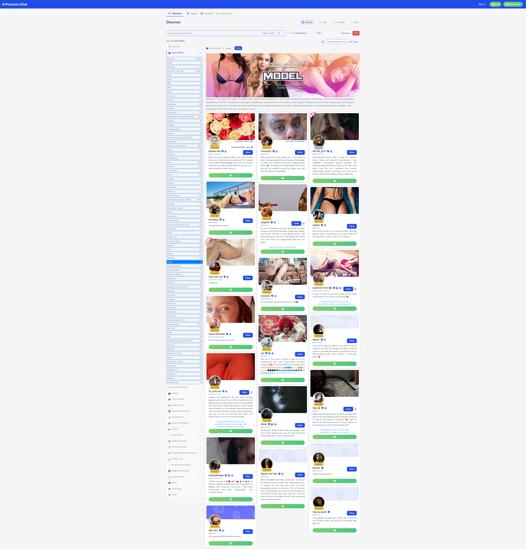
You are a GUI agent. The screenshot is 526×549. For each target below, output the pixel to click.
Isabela (316, 225)
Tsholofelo (266, 151)
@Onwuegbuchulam (216, 337)
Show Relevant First (337, 41)
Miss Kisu (213, 530)
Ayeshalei (266, 296)
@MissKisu (213, 533)
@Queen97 (265, 154)
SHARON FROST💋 (322, 288)
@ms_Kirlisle (265, 427)
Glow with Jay (216, 277)
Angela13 (265, 222)
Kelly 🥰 (317, 408)
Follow (238, 48)
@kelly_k (316, 411)
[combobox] (325, 33)
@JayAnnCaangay (216, 280)
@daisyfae (265, 476)
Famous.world (320, 512)
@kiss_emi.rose (215, 394)
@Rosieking (213, 222)
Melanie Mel (215, 151)
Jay (263, 353)
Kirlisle (264, 424)
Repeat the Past (269, 474)
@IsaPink (316, 228)
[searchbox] (329, 33)
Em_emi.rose (215, 391)
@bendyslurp (318, 471)
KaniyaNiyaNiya (216, 475)
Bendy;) (317, 468)
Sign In (482, 4)
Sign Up (495, 4)
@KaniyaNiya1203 (215, 478)
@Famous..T (317, 515)
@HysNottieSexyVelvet (321, 291)
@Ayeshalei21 (266, 299)
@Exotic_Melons (215, 154)
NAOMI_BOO (319, 151)
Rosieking (214, 219)
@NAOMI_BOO (318, 154)
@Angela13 (265, 225)
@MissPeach (317, 342)
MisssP (316, 339)
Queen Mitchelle (217, 334)
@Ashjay (264, 356)
